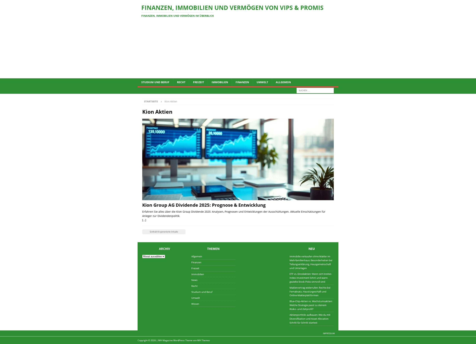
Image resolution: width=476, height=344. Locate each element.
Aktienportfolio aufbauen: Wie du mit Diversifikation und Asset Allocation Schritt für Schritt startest (310, 318)
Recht (181, 82)
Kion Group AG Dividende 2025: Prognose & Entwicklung (204, 205)
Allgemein (283, 82)
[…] (144, 220)
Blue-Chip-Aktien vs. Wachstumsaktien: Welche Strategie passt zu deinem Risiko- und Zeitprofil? (311, 305)
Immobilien (220, 82)
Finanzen (242, 82)
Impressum (329, 333)
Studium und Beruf (155, 82)
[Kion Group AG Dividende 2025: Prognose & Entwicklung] (238, 159)
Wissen (195, 303)
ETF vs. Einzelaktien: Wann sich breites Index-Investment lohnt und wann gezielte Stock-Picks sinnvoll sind (310, 277)
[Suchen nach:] (315, 90)
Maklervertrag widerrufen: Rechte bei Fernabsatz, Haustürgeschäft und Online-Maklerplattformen (310, 291)
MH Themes (203, 340)
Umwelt (262, 82)
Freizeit (198, 82)
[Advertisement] (238, 50)
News (194, 280)
